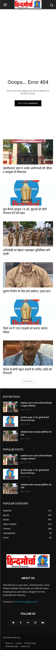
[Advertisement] (28, 40)
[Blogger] (13, 623)
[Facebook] (21, 623)
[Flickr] (28, 623)
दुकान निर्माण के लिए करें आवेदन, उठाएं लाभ (26, 291)
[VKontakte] (43, 623)
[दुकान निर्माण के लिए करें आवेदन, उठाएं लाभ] (28, 274)
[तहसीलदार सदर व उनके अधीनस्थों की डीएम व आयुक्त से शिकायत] (28, 152)
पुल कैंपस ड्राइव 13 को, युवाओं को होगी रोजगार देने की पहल (25, 211)
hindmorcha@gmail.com (26, 601)
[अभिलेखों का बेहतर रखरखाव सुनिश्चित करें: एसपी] (28, 234)
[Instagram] (35, 623)
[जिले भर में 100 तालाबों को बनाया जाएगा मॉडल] (28, 312)
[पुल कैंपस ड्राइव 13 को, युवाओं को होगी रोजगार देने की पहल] (28, 193)
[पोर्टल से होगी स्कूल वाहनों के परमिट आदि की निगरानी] (28, 353)
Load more (27, 381)
